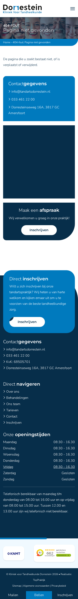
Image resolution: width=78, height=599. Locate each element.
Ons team (13, 404)
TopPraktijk (39, 580)
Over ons (12, 391)
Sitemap (16, 585)
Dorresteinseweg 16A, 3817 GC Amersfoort (39, 368)
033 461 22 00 (23, 99)
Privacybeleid (58, 585)
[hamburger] (72, 8)
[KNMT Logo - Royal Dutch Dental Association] (13, 553)
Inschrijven (39, 230)
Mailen (13, 595)
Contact (11, 416)
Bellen (39, 595)
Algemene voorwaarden (36, 585)
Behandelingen (17, 398)
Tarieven (12, 410)
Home (6, 42)
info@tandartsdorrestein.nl (30, 91)
